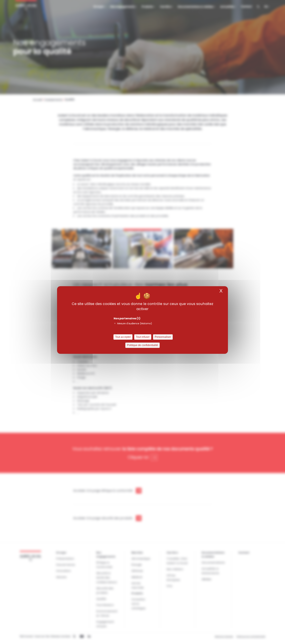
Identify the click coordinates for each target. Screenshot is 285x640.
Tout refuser (143, 336)
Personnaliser (163, 336)
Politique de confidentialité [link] (142, 345)
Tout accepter (123, 336)
